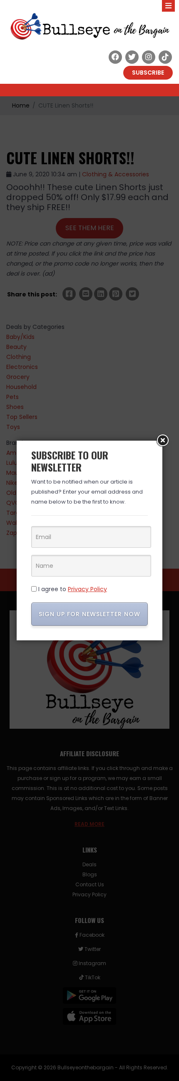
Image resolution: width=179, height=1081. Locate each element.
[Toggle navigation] (168, 6)
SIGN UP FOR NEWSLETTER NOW (89, 614)
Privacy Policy (87, 589)
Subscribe (148, 72)
